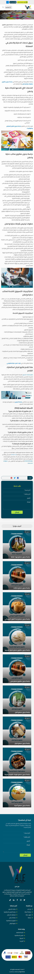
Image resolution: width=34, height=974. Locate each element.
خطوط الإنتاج (13, 923)
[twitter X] (24, 900)
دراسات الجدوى (12, 909)
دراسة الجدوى (18, 402)
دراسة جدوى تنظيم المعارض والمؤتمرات (19, 127)
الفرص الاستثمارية (17, 17)
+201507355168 (28, 461)
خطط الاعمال (12, 918)
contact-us (13, 454)
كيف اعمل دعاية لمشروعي (14, 363)
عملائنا (29, 918)
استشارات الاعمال (11, 915)
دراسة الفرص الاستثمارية (10, 912)
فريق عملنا (28, 915)
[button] (17, 453)
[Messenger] (7, 2)
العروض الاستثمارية (11, 920)
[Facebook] (17, 900)
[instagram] (20, 900)
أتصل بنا (21, 941)
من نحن (29, 909)
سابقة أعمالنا (28, 912)
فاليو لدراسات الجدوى (28, 375)
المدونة (21, 938)
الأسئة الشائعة (19, 932)
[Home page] (28, 7)
